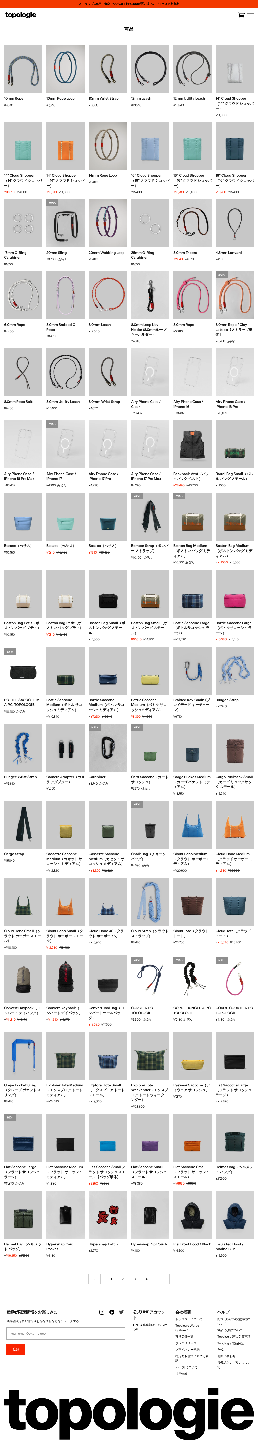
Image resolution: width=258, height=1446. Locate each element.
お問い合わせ (226, 1356)
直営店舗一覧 (184, 1336)
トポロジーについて (189, 1319)
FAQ (220, 1349)
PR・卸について (186, 1367)
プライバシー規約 (187, 1349)
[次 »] (164, 1279)
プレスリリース (186, 1343)
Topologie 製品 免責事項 (233, 1336)
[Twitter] (122, 1315)
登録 (15, 1349)
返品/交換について (230, 1330)
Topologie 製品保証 (230, 1343)
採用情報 (181, 1374)
